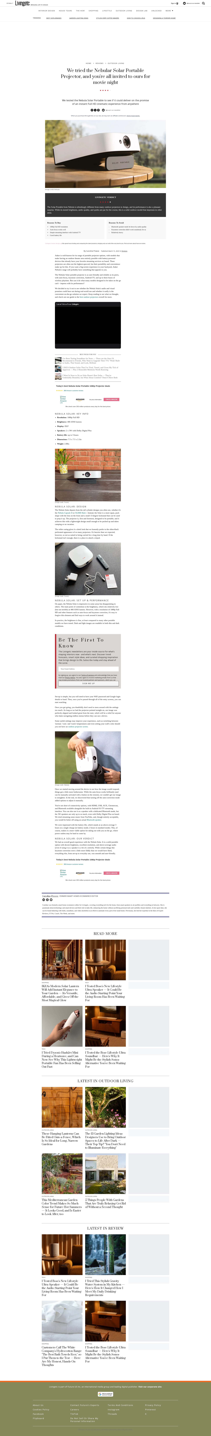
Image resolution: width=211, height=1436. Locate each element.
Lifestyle (107, 11)
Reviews (100, 63)
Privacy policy (153, 1405)
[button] (87, 399)
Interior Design (46, 11)
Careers (74, 1409)
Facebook (38, 1414)
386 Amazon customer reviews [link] (73, 390)
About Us (38, 1405)
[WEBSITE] (48, 899)
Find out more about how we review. (135, 243)
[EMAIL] (52, 899)
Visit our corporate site (150, 1386)
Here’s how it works (133, 116)
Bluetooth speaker (94, 820)
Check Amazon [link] (111, 399)
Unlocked (156, 11)
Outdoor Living (124, 11)
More (169, 11)
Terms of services (87, 675)
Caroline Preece (92, 251)
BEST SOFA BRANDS (53, 18)
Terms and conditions (120, 1405)
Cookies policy (41, 1409)
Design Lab (141, 11)
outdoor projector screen (78, 727)
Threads (112, 1414)
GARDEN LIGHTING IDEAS (78, 18)
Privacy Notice (70, 678)
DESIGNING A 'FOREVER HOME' (164, 18)
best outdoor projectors (89, 297)
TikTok (74, 1414)
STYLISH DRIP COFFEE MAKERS (107, 18)
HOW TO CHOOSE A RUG (136, 18)
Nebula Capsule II (65, 513)
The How (80, 11)
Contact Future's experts (84, 1405)
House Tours (65, 11)
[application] (88, 325)
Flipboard (38, 1418)
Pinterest (150, 1409)
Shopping (93, 11)
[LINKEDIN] (44, 899)
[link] (64, 399)
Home (88, 63)
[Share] (92, 110)
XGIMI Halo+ (81, 513)
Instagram (113, 1409)
